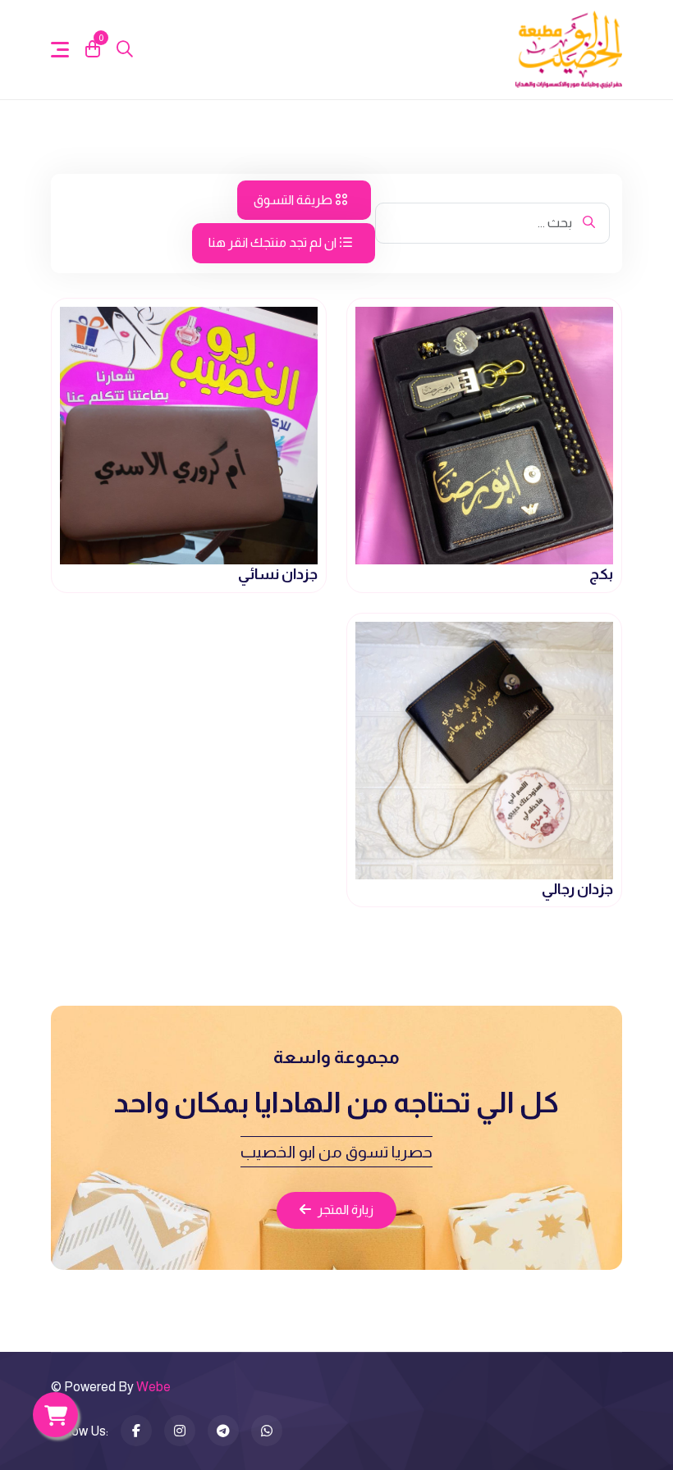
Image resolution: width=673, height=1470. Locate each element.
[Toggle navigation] (60, 49)
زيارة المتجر (345, 1210)
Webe (153, 1387)
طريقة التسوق (294, 200)
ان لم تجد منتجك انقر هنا (273, 242)
